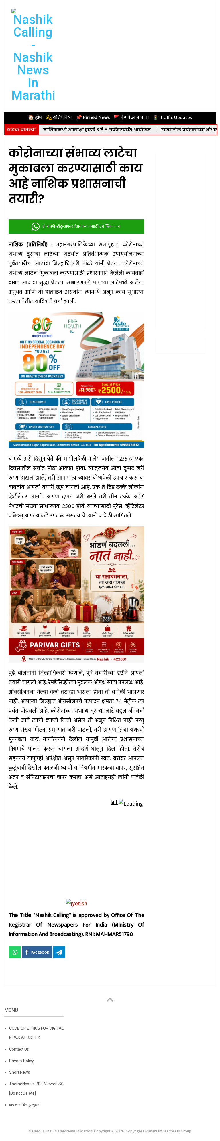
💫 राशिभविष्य (59, 118)
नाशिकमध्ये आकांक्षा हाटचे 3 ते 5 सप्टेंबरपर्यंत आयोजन (97, 130)
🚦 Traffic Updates (172, 118)
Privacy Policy (21, 1060)
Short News (19, 1072)
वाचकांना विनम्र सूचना (24, 1104)
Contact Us (19, 1049)
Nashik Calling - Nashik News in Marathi (61, 1131)
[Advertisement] (76, 856)
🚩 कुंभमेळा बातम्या (131, 118)
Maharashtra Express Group (168, 1131)
